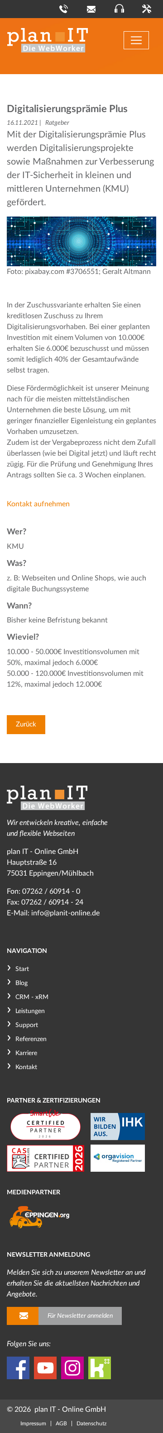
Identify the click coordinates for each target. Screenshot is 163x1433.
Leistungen (30, 1011)
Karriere (26, 1053)
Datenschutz (91, 1423)
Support (26, 1025)
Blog (21, 983)
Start (22, 969)
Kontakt (26, 1067)
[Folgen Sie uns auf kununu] (99, 1368)
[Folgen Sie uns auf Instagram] (72, 1368)
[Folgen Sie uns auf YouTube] (45, 1368)
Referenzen (31, 1039)
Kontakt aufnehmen (38, 504)
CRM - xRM (31, 997)
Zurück (26, 724)
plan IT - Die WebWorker (47, 40)
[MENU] (136, 40)
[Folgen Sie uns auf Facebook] (18, 1368)
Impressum (33, 1423)
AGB (61, 1423)
